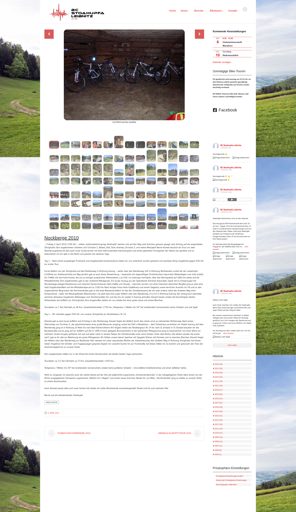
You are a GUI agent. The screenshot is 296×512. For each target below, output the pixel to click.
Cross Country (52, 402)
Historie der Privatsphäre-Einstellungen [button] (231, 480)
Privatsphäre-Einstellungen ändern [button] (229, 476)
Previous (49, 34)
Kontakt (232, 10)
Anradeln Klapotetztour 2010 (178, 433)
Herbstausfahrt (230, 55)
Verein (184, 10)
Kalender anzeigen (222, 62)
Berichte (198, 10)
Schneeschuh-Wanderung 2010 (70, 433)
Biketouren (216, 10)
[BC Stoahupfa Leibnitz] (77, 12)
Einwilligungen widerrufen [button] (226, 484)
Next (199, 34)
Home (172, 10)
